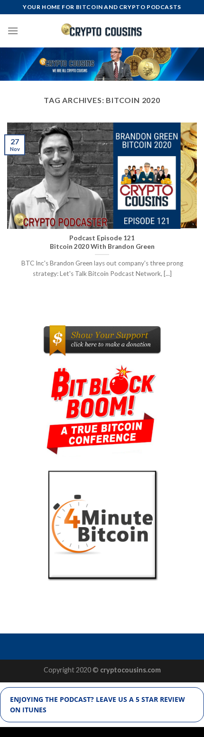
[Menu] (13, 30)
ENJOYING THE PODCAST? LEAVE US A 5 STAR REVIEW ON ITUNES (97, 704)
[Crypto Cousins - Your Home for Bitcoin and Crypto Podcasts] (102, 30)
